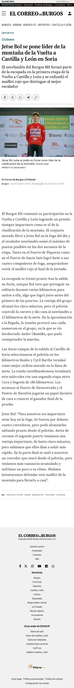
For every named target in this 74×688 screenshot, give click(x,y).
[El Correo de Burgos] (36, 14)
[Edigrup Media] (37, 666)
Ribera (17, 24)
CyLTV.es (37, 648)
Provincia (37, 582)
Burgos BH (38, 495)
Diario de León (37, 631)
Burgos (6, 24)
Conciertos (60, 4)
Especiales (37, 598)
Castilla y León (61, 24)
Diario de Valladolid (37, 640)
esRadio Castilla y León (37, 652)
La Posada (37, 607)
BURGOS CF (29, 24)
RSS (37, 559)
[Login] (69, 13)
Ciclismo (50, 495)
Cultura (37, 594)
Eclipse (18, 4)
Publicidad (37, 551)
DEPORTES (44, 24)
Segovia (60, 495)
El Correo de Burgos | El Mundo (19, 179)
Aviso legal (17, 679)
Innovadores (37, 615)
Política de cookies (54, 679)
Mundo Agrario (37, 611)
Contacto (37, 555)
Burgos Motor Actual (37, 603)
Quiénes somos (37, 546)
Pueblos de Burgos (44, 4)
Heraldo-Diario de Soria (37, 644)
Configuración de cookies (37, 683)
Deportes (8, 33)
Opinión (37, 619)
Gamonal (28, 4)
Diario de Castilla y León (37, 635)
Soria (27, 495)
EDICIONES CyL (63, 1)
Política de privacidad (33, 679)
